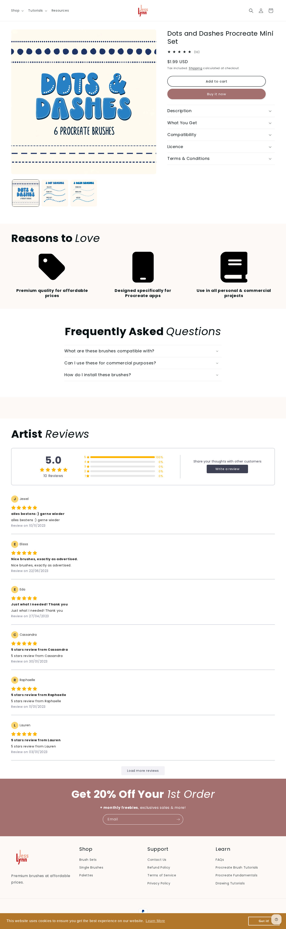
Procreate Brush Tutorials (237, 867)
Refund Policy (158, 867)
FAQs (220, 859)
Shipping (195, 68)
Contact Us (156, 859)
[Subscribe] (178, 819)
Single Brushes (91, 867)
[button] (16, 10)
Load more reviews (143, 770)
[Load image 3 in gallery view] (83, 193)
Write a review (227, 469)
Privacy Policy (158, 883)
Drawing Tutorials (230, 883)
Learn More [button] (155, 921)
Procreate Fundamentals (236, 875)
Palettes (86, 875)
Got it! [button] (264, 921)
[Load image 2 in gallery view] (54, 193)
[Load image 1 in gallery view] (25, 193)
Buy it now (216, 94)
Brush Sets (88, 859)
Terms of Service (161, 875)
